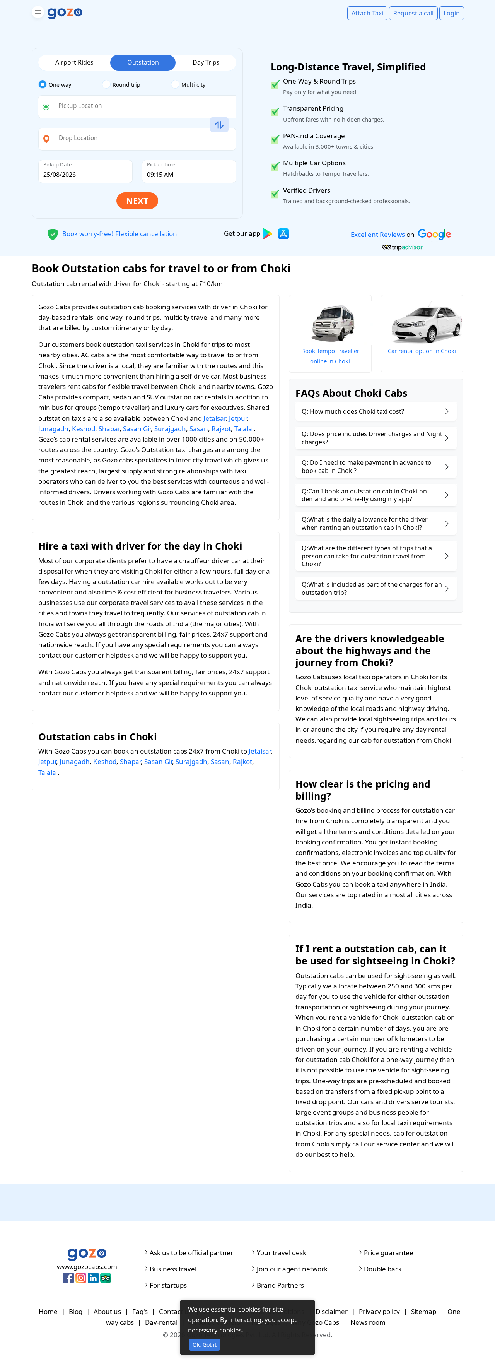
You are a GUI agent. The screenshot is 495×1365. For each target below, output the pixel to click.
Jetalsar (214, 418)
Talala (243, 428)
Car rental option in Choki (422, 351)
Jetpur (238, 418)
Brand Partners (280, 1285)
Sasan (198, 428)
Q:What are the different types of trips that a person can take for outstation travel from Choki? (367, 556)
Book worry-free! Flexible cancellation (119, 233)
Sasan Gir (137, 428)
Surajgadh (170, 428)
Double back (383, 1269)
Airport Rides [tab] (74, 62)
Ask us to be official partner (191, 1253)
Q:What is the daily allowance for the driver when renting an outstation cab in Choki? (365, 523)
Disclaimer (332, 1311)
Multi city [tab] (193, 84)
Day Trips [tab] (206, 62)
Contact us (175, 1311)
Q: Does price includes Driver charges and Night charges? (372, 438)
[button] (37, 13)
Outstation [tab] (143, 62)
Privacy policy (379, 1311)
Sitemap (423, 1311)
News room (368, 1322)
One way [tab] (60, 84)
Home (48, 1311)
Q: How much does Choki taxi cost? (353, 411)
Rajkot (221, 428)
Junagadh (53, 428)
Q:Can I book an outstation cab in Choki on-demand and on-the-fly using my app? (365, 495)
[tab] (70, 84)
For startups (168, 1285)
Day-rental (161, 1322)
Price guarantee (388, 1253)
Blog (75, 1311)
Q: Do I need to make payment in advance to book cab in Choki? (367, 466)
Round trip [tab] (126, 84)
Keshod (83, 428)
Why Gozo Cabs (315, 1322)
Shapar (109, 428)
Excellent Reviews (378, 234)
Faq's (140, 1311)
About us (107, 1311)
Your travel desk (281, 1253)
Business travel (173, 1269)
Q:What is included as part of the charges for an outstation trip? (372, 588)
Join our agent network (292, 1269)
